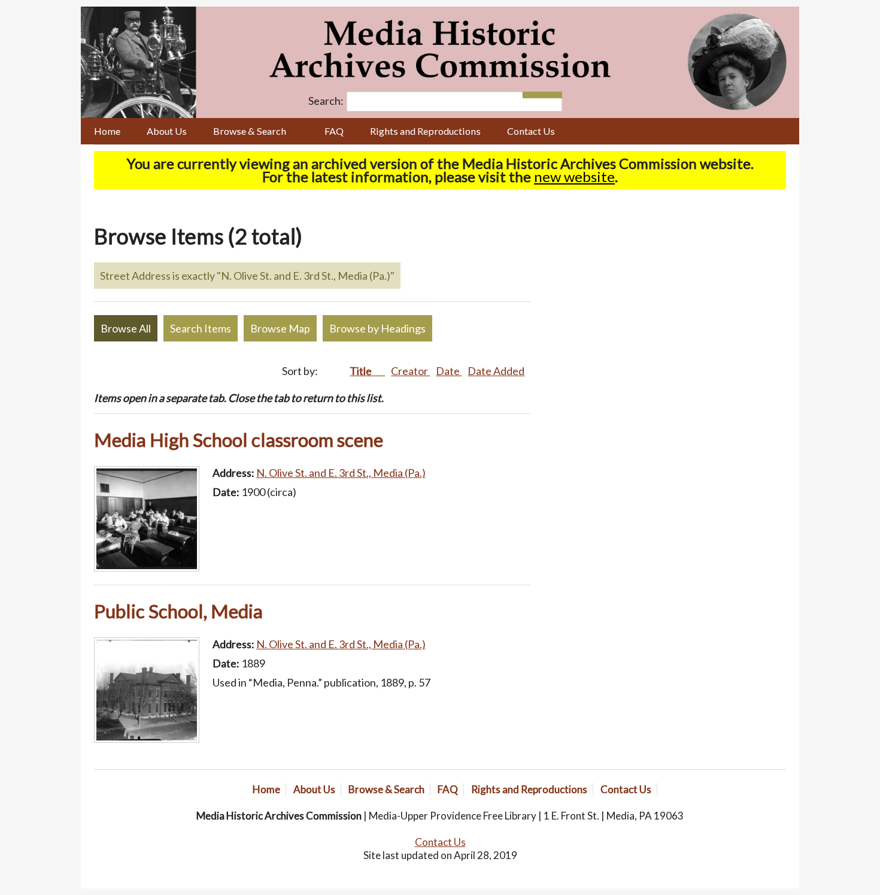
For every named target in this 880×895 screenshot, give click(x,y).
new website (574, 176)
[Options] (532, 95)
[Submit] (552, 95)
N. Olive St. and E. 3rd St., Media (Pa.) (341, 472)
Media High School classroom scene (238, 439)
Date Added (496, 370)
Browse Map (280, 328)
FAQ (334, 131)
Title (362, 370)
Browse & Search (249, 131)
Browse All (126, 328)
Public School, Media (178, 611)
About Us (167, 131)
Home (107, 131)
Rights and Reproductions (425, 131)
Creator (410, 370)
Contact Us (531, 131)
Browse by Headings (377, 328)
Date (449, 370)
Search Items (200, 328)
